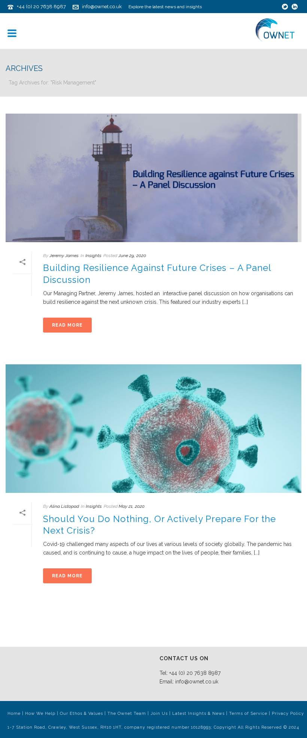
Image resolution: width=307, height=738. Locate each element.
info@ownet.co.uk (102, 6)
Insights (93, 255)
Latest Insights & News (198, 713)
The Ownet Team (126, 713)
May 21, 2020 (132, 506)
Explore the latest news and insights (165, 6)
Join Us (159, 713)
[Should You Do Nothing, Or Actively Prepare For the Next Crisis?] (153, 428)
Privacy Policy (288, 713)
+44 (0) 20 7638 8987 (41, 6)
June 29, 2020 (132, 255)
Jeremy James (64, 255)
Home (14, 713)
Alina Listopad (64, 506)
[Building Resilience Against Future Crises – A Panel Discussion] (153, 178)
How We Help (40, 713)
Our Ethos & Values (81, 713)
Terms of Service (248, 713)
